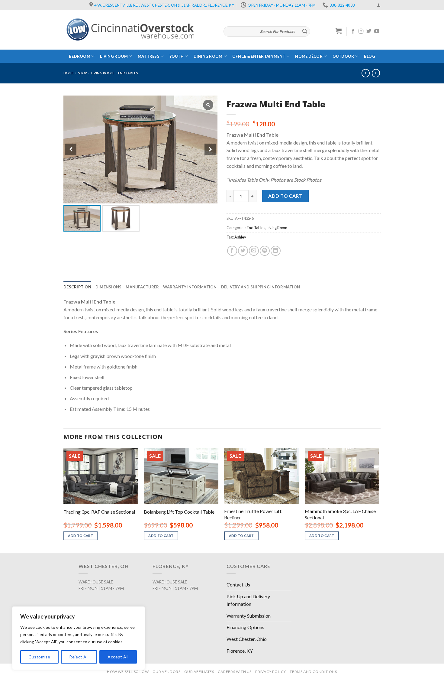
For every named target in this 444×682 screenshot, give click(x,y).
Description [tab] (77, 286)
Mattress (148, 56)
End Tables (128, 73)
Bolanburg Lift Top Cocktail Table (179, 512)
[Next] (378, 499)
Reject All (78, 656)
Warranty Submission (249, 616)
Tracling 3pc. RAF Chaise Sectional (99, 512)
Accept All (118, 656)
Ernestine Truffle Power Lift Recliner (253, 514)
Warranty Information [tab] (190, 286)
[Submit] (305, 31)
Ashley (240, 237)
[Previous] (63, 499)
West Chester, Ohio (247, 639)
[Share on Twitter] (243, 251)
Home (68, 73)
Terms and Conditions (313, 671)
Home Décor (309, 56)
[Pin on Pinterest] (265, 251)
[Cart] (338, 30)
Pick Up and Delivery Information (248, 600)
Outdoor (343, 56)
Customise (39, 656)
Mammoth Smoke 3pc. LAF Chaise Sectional (340, 514)
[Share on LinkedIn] (276, 251)
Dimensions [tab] (108, 286)
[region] (78, 638)
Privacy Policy (270, 671)
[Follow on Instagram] (361, 31)
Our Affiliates (199, 671)
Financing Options (245, 627)
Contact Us (238, 584)
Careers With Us (235, 671)
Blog (369, 56)
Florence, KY (240, 651)
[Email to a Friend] (254, 251)
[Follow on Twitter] (368, 31)
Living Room (114, 56)
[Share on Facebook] (232, 251)
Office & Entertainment (258, 56)
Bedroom (79, 56)
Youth (176, 56)
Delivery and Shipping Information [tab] (260, 286)
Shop (82, 73)
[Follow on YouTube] (376, 31)
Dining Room (208, 56)
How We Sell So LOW (128, 671)
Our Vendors (167, 671)
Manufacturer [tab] (142, 286)
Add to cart (285, 196)
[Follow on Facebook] (353, 31)
